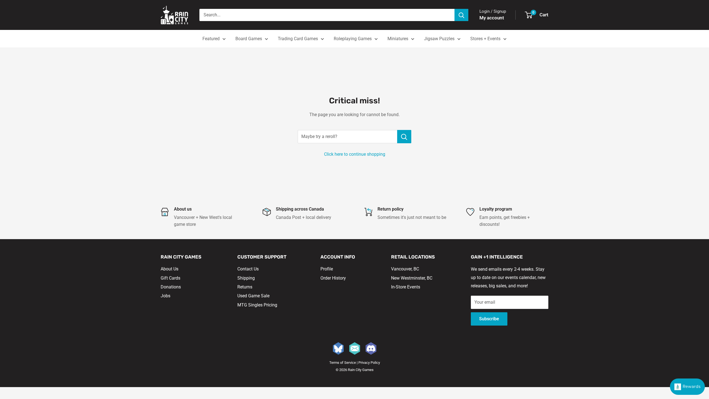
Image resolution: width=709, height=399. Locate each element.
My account (491, 18)
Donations (171, 287)
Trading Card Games (298, 38)
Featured (211, 38)
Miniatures (397, 38)
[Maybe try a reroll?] (404, 136)
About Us (169, 269)
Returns (244, 287)
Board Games (248, 38)
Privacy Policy (369, 362)
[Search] (461, 15)
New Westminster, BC (411, 278)
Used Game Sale (253, 295)
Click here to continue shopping (354, 154)
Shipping (246, 278)
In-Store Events (405, 287)
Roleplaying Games (353, 38)
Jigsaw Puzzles (439, 38)
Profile (326, 269)
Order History (333, 278)
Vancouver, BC (405, 269)
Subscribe (489, 318)
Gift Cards (170, 278)
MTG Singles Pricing (257, 305)
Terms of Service (342, 362)
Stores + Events (485, 38)
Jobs (165, 295)
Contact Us (248, 269)
